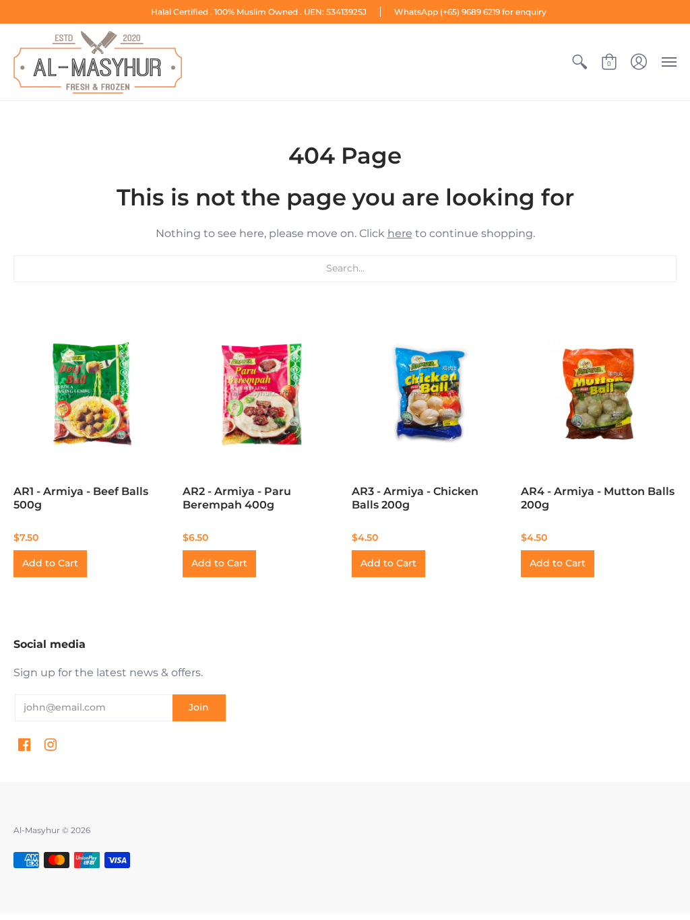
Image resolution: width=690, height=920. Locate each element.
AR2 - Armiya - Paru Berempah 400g (237, 498)
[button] (579, 62)
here (399, 233)
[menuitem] (579, 62)
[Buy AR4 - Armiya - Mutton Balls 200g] (599, 393)
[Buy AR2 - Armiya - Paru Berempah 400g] (260, 393)
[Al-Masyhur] (97, 62)
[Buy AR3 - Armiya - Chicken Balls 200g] (429, 393)
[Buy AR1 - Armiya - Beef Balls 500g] (91, 393)
